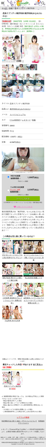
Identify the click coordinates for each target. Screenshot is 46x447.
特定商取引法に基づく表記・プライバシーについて (19, 421)
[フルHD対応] (15, 120)
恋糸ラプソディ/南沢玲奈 (12, 387)
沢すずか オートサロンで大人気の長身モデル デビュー (12, 256)
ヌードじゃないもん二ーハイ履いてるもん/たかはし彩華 (33, 257)
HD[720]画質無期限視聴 (16, 177)
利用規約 (41, 421)
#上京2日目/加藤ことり (33, 277)
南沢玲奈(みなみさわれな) (20, 109)
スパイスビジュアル (18, 114)
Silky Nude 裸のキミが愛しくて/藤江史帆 (12, 278)
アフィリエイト (23, 423)
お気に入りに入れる (24, 206)
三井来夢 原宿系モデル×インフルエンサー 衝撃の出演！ (12, 300)
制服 (11, 8)
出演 (5, 108)
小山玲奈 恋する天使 (12, 320)
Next (41, 48)
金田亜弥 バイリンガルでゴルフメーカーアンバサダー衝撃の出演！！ (33, 300)
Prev (5, 48)
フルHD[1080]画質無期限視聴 (17, 189)
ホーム (4, 8)
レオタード (26, 120)
